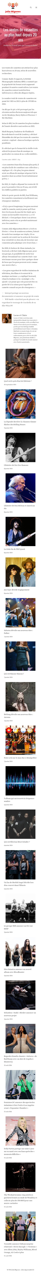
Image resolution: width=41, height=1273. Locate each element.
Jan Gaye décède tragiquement (16, 590)
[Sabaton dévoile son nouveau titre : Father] (20, 626)
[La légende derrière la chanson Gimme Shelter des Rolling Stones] (20, 417)
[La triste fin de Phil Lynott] (20, 544)
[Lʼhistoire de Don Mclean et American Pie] (20, 501)
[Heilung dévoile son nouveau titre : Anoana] (20, 710)
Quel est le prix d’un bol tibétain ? (18, 381)
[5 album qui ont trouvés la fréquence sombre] (20, 794)
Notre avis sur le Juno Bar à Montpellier (20, 758)
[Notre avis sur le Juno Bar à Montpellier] (20, 753)
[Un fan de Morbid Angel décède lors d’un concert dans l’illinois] (20, 878)
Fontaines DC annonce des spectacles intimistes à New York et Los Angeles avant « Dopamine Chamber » (19, 1105)
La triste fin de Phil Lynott (14, 549)
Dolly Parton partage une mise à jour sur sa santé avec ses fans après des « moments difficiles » (19, 1152)
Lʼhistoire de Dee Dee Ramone (16, 465)
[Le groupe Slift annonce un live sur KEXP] (20, 921)
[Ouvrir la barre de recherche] (31, 8)
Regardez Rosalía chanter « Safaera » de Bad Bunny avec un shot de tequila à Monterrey (20, 1059)
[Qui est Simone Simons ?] (20, 669)
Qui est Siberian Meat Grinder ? (17, 842)
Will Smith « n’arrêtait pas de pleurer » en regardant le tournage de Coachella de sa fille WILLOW (20, 302)
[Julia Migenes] (13, 7)
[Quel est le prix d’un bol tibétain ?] (20, 376)
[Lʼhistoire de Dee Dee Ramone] (20, 460)
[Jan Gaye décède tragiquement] (20, 585)
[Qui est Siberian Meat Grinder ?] (20, 837)
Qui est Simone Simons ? (14, 674)
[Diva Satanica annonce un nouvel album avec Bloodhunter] (20, 965)
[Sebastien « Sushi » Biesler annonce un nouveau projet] (20, 1008)
